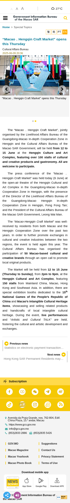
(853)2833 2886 (17, 433)
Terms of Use (49, 463)
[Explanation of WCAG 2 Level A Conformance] (62, 497)
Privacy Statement (52, 456)
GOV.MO (13, 443)
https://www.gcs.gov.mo (22, 424)
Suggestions (49, 443)
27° (59, 8)
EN (65, 32)
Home (6, 27)
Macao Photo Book (20, 463)
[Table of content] (4, 18)
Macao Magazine (18, 450)
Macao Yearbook (18, 456)
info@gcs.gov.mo (19, 429)
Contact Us (48, 450)
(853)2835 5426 (42, 433)
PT (59, 32)
